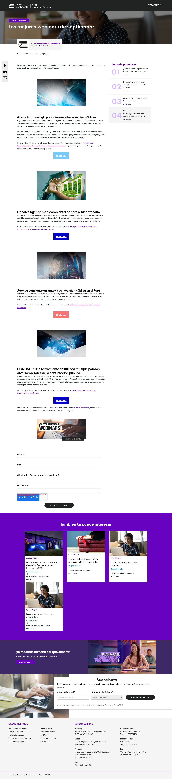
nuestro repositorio (81, 407)
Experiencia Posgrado (19, 20)
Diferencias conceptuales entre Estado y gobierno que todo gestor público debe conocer (135, 113)
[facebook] (5, 65)
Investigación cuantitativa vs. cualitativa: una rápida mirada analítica (134, 84)
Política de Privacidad (114, 705)
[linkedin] (5, 71)
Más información (25, 662)
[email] (5, 77)
